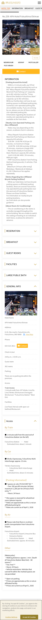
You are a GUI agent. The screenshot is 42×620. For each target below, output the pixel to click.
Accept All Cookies (29, 617)
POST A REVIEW (8, 65)
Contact (23, 346)
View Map (29, 334)
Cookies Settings (11, 617)
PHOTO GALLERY (33, 62)
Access (36, 58)
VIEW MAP (21, 62)
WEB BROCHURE (8, 62)
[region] (21, 9)
